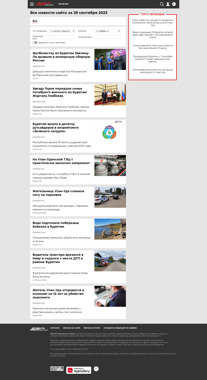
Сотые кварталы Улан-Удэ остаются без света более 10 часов (153, 46)
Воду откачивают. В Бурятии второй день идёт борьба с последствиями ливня (152, 35)
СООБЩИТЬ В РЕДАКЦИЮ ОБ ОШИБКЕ (120, 328)
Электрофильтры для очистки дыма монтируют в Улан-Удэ (153, 71)
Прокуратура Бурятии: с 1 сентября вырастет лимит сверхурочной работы (152, 59)
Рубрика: (82, 31)
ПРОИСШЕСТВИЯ (39, 213)
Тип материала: (40, 31)
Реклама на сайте (71, 328)
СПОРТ (35, 78)
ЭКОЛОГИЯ (37, 149)
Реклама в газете (92, 328)
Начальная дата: (38, 37)
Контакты (55, 328)
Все (35, 21)
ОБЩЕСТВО (37, 114)
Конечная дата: (85, 37)
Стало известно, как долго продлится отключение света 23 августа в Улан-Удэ (153, 23)
